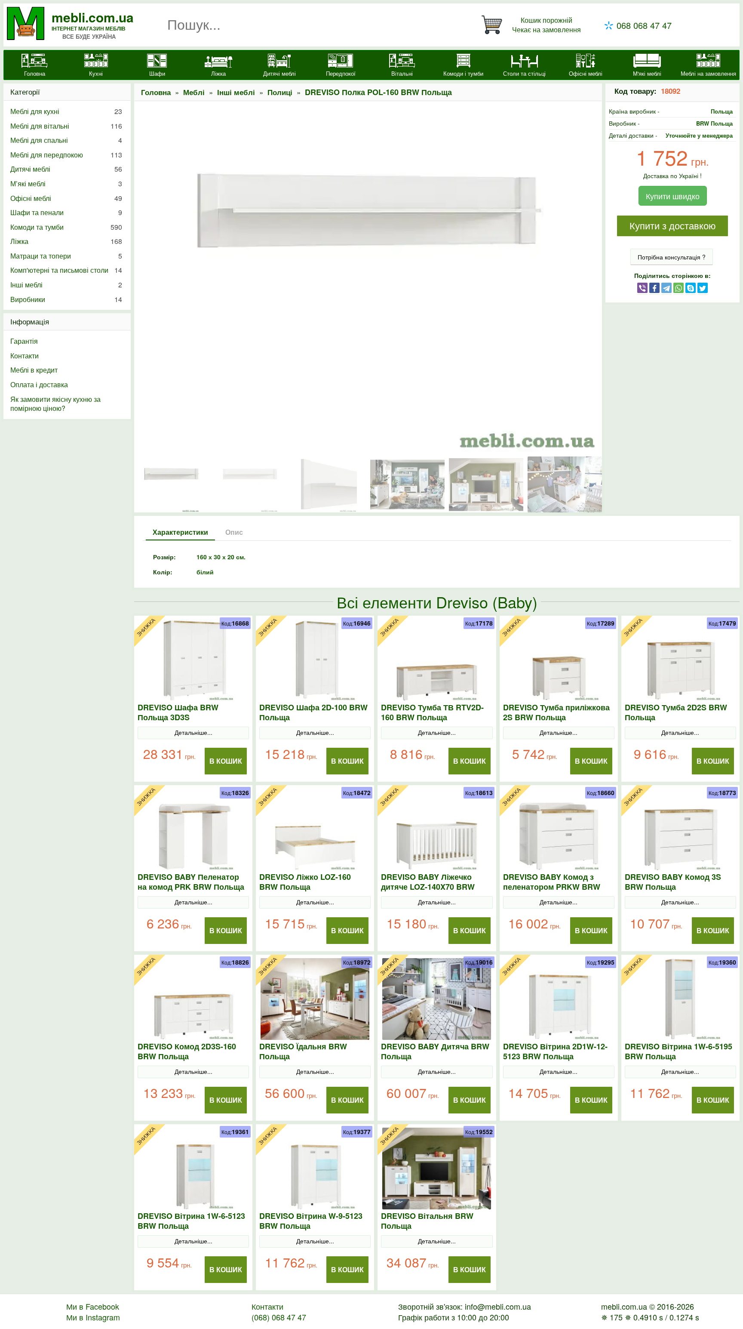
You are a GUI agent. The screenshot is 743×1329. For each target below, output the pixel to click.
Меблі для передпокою (66, 155)
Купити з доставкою (672, 226)
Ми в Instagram (93, 1317)
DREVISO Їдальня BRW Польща (303, 1051)
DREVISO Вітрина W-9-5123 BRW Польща (310, 1221)
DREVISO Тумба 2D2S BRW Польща (676, 712)
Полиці (279, 92)
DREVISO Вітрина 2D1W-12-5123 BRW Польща (555, 1051)
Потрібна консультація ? (672, 257)
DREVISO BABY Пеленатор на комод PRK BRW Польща (191, 882)
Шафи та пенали (66, 212)
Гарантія (24, 341)
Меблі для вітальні (66, 126)
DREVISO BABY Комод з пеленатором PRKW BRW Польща (551, 887)
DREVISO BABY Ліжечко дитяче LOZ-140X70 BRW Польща (428, 887)
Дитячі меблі (66, 169)
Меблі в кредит (34, 370)
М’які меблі (66, 183)
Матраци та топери (66, 256)
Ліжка (66, 241)
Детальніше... (193, 732)
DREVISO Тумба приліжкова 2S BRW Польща (556, 712)
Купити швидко (673, 195)
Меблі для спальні (66, 140)
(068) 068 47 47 (279, 1317)
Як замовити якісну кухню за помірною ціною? (55, 403)
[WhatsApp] (678, 287)
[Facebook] (654, 287)
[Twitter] (702, 287)
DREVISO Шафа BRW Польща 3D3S (178, 712)
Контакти (24, 356)
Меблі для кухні (66, 111)
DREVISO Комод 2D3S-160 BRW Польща (187, 1051)
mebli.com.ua (93, 17)
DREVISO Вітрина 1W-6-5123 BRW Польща (191, 1221)
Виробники (66, 299)
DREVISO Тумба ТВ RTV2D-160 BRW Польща (432, 712)
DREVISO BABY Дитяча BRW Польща (435, 1051)
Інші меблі (236, 92)
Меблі (194, 92)
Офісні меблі (66, 198)
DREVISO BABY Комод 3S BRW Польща (673, 882)
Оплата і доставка (39, 384)
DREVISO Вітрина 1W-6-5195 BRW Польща (678, 1051)
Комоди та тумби (66, 227)
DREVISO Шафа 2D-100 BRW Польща (313, 712)
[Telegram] (666, 287)
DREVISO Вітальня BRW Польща (427, 1221)
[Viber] (642, 287)
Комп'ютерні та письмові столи (66, 270)
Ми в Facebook (92, 1306)
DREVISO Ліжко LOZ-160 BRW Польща (305, 882)
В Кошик (225, 761)
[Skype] (690, 287)
